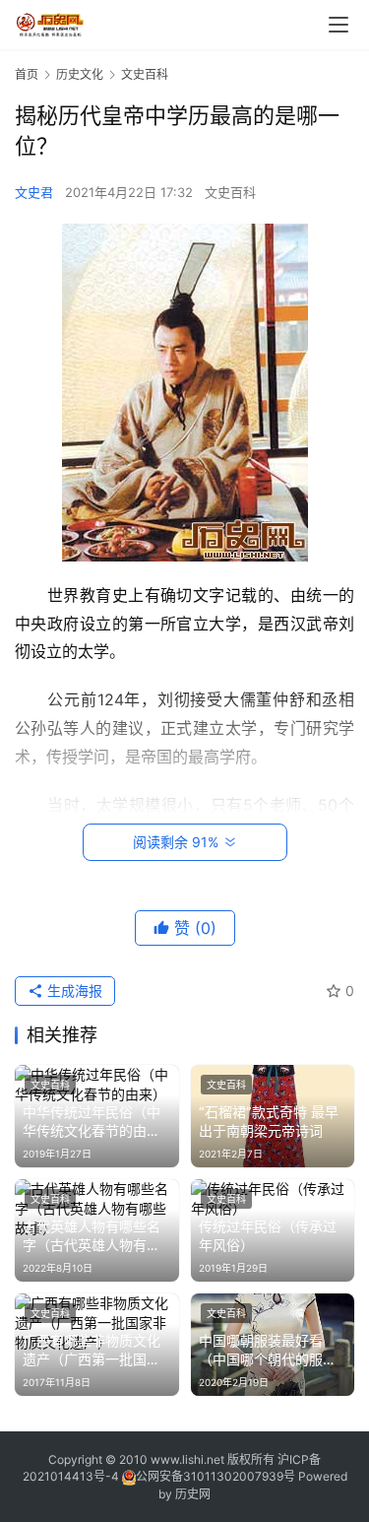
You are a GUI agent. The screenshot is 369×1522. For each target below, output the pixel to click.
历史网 (193, 1494)
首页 (26, 74)
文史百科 (230, 192)
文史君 (34, 192)
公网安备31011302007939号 (215, 1476)
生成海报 (72, 990)
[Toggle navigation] (338, 24)
